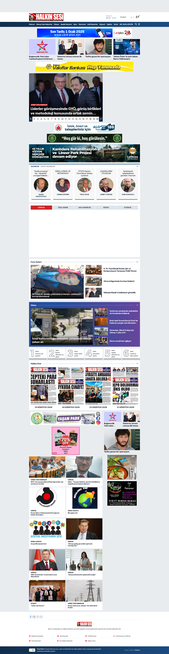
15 (80, 119)
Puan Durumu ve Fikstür (123, 636)
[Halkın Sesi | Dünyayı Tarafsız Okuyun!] (46, 17)
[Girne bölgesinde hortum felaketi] (93, 281)
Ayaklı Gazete (66, 24)
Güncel (32, 24)
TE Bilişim (137, 650)
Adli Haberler (92, 24)
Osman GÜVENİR (63, 194)
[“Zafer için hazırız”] (47, 590)
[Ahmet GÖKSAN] (106, 185)
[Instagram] (37, 616)
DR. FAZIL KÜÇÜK (126, 24)
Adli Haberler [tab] (84, 207)
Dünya (56, 24)
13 (73, 119)
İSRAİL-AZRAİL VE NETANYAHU (62, 172)
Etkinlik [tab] (127, 207)
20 (97, 119)
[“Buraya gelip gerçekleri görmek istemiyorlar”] (84, 529)
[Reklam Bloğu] (84, 33)
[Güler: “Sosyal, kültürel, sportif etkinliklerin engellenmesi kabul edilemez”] (84, 467)
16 (83, 119)
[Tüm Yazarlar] (137, 166)
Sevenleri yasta (96, 355)
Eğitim (109, 24)
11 (66, 119)
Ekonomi (82, 24)
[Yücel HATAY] (84, 185)
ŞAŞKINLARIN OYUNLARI (106, 172)
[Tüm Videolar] (137, 305)
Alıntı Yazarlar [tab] (48, 166)
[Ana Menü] (138, 24)
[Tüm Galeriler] (137, 262)
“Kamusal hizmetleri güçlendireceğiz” (82, 575)
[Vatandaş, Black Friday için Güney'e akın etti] (101, 331)
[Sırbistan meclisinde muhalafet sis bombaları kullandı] (101, 312)
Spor (75, 24)
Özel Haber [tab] (63, 207)
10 (62, 119)
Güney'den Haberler (44, 24)
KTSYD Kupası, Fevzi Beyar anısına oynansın (84, 173)
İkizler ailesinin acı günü (59, 355)
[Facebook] (30, 616)
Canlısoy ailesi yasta (134, 355)
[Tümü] (137, 364)
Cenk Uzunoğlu (128, 194)
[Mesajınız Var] (84, 498)
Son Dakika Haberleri (65, 641)
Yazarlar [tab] (35, 166)
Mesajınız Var (73, 513)
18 (90, 119)
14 (76, 119)
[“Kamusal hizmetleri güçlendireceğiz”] (84, 560)
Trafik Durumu (92, 636)
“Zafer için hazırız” (38, 606)
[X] (34, 616)
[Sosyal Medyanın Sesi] (47, 529)
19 (94, 119)
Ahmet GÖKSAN (106, 194)
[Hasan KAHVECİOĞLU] (41, 185)
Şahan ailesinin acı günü (115, 355)
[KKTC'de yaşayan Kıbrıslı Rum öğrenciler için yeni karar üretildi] (47, 467)
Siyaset (102, 24)
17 (87, 119)
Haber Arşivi (92, 641)
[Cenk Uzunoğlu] (128, 185)
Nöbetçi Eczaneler (37, 636)
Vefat (116, 24)
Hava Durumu (64, 636)
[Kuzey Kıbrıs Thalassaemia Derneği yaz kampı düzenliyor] (47, 498)
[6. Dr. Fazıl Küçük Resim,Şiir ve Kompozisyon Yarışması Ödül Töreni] (93, 270)
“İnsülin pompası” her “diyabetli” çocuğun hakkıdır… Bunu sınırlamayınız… (41, 173)
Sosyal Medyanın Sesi (38, 544)
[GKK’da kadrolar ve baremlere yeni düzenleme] (47, 560)
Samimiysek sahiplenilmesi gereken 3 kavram (128, 173)
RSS (33, 650)
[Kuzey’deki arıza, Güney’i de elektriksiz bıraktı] (84, 590)
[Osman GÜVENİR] (62, 185)
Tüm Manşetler (36, 641)
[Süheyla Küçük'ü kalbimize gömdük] (93, 292)
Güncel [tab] (41, 207)
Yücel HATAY (84, 194)
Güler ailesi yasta (78, 355)
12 (69, 119)
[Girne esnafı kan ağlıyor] (101, 341)
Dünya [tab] (106, 207)
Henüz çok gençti (39, 355)
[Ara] (136, 24)
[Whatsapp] (41, 616)
